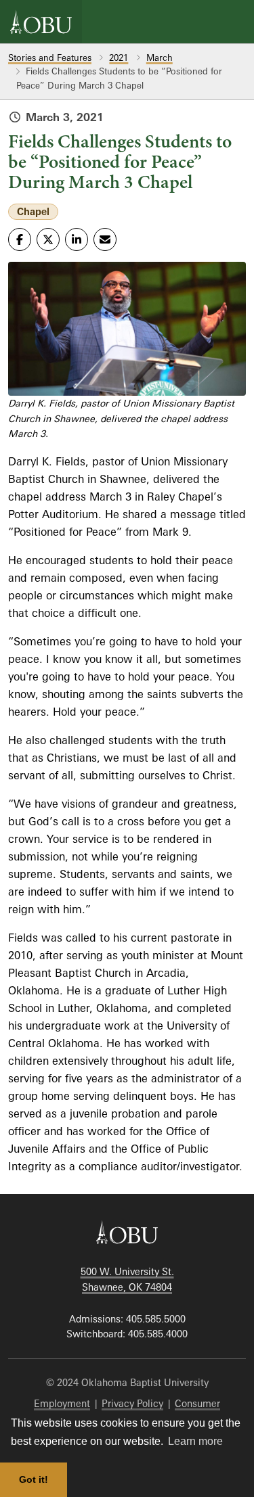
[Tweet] (48, 239)
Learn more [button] (195, 1441)
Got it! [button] (33, 1479)
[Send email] (105, 239)
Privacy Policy (132, 1403)
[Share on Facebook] (19, 239)
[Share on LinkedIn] (76, 239)
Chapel (33, 211)
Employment (62, 1403)
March (159, 57)
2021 (118, 57)
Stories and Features (49, 57)
